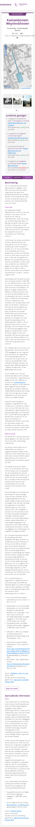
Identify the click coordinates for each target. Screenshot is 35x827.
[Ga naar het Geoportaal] (6, 52)
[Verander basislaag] (6, 55)
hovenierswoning (19, 382)
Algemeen (7, 177)
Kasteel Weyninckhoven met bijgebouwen (18, 151)
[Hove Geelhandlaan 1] (8, 101)
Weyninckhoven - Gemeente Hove (18, 805)
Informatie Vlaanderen (26, 88)
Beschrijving (17, 177)
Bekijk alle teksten (12, 688)
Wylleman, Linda (16, 673)
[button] (16, 110)
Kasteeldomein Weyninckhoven (18, 138)
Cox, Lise (25, 673)
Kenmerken (28, 177)
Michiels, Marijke (16, 811)
